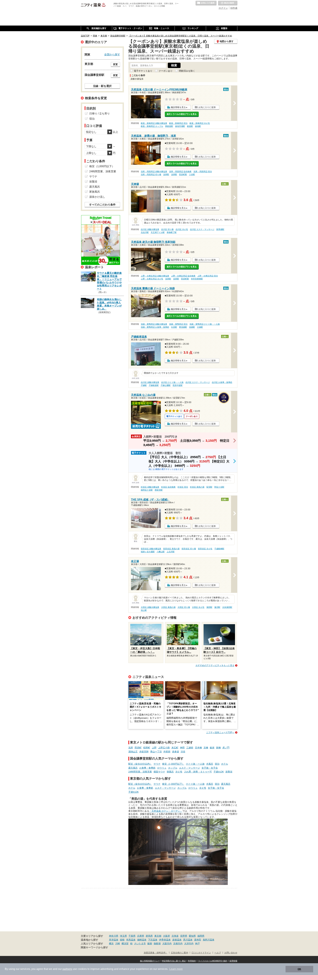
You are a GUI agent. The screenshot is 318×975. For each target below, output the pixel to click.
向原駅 (174, 327)
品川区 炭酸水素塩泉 (150, 229)
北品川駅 (145, 232)
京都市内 (178, 943)
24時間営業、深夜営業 (140, 771)
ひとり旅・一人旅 (195, 764)
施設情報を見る (178, 107)
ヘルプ (217, 953)
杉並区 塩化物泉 (168, 487)
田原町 (138, 747)
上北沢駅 (171, 552)
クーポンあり (166, 71)
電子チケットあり (143, 71)
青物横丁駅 (172, 232)
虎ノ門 (225, 747)
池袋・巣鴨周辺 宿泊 (178, 324)
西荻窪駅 (159, 490)
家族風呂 (94, 191)
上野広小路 (164, 747)
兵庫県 (140, 936)
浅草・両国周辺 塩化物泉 (180, 171)
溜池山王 (133, 751)
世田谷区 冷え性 (205, 549)
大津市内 (188, 943)
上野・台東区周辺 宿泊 (207, 276)
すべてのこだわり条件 (102, 204)
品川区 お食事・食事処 (222, 382)
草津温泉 (113, 939)
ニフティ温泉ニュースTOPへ (220, 732)
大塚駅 (200, 327)
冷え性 (178, 771)
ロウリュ (161, 767)
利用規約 (192, 961)
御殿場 (157, 943)
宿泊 (217, 764)
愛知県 (192, 936)
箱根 (122, 939)
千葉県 (132, 936)
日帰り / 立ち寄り (99, 113)
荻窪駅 (209, 487)
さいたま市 (140, 943)
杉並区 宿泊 (183, 487)
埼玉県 (123, 936)
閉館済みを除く (187, 71)
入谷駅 (192, 174)
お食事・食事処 (147, 767)
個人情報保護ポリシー (150, 961)
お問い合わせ (230, 953)
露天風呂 (133, 767)
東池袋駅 (183, 327)
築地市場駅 (180, 126)
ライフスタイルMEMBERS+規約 (212, 961)
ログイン (223, 8)
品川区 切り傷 (167, 229)
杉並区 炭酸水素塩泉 (150, 487)
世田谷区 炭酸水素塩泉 (151, 549)
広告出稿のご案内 (179, 953)
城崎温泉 (141, 939)
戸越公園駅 (166, 385)
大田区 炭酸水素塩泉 (150, 607)
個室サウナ (159, 771)
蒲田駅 (209, 607)
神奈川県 (113, 936)
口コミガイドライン (201, 953)
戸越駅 (144, 385)
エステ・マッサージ (189, 767)
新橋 (218, 747)
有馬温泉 (130, 939)
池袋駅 (192, 327)
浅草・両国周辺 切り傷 (151, 174)
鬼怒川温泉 (208, 939)
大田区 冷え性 (198, 607)
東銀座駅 (169, 126)
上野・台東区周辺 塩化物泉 (183, 276)
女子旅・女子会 (210, 767)
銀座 (212, 747)
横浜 (111, 943)
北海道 (175, 936)
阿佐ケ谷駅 (219, 487)
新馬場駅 (220, 229)
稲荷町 (146, 747)
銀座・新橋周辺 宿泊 (178, 123)
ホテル (224, 764)
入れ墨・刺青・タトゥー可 (198, 771)
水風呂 (209, 764)
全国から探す (112, 54)
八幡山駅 (161, 552)
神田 (182, 747)
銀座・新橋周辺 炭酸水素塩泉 (154, 123)
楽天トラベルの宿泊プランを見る (182, 114)
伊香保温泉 (165, 939)
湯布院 (197, 939)
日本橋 (198, 747)
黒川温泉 (187, 939)
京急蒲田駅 (227, 607)
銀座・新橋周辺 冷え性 (199, 123)
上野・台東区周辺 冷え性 (152, 279)
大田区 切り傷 (184, 607)
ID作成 (233, 8)
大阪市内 (167, 943)
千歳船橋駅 (219, 549)
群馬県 (149, 936)
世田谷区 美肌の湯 (171, 549)
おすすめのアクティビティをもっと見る (215, 665)
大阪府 (166, 936)
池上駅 (144, 610)
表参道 (175, 751)
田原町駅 (183, 174)
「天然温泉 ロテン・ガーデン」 (165, 811)
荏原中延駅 (178, 385)
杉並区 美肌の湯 (197, 487)
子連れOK (218, 771)
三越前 (189, 747)
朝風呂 (170, 771)
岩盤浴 (228, 771)
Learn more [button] (176, 969)
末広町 (174, 747)
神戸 (197, 943)
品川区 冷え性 (182, 229)
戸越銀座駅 (154, 385)
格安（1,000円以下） (173, 764)
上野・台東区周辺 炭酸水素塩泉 (155, 276)
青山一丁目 (156, 751)
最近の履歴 (227, 3)
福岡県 (200, 936)
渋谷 (183, 751)
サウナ (157, 764)
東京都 (157, 936)
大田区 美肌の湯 (168, 607)
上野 (154, 747)
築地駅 (198, 126)
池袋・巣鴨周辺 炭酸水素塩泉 (154, 324)
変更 (115, 64)
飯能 (149, 943)
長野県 (183, 936)
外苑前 (166, 751)
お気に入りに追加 (207, 107)
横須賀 (125, 943)
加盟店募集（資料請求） (155, 953)
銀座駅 (190, 126)
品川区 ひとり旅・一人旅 (172, 382)
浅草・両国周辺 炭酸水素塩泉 (154, 171)
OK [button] (299, 969)
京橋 (206, 747)
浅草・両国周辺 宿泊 (202, 171)
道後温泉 (177, 939)
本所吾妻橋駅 (197, 279)
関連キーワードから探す (94, 947)
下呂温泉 (152, 939)
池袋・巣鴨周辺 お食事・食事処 (155, 327)
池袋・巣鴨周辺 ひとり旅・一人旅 (204, 324)
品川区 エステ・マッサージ (202, 229)
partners (67, 969)
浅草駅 (166, 174)
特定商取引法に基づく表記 (174, 961)
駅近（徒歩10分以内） (140, 764)
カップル (172, 767)
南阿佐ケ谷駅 (147, 490)
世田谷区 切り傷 (189, 549)
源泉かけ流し (97, 196)
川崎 (117, 943)
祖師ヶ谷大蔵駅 (148, 552)
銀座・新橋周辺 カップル (152, 126)
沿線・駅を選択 (102, 85)
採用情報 (233, 961)
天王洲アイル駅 (158, 232)
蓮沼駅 (217, 607)
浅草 (130, 747)
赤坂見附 (144, 751)
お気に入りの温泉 (206, 3)
